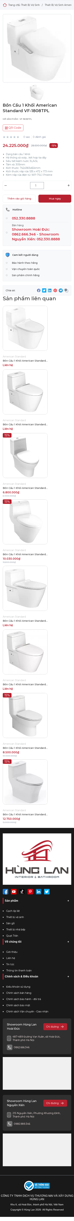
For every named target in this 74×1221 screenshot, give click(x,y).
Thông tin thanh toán (19, 970)
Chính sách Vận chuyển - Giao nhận (27, 1011)
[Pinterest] (30, 891)
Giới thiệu (11, 951)
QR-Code (14, 127)
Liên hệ (10, 958)
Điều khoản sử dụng (18, 986)
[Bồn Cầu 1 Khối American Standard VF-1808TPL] (37, 51)
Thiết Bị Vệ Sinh (30, 5)
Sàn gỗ (10, 923)
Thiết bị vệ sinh (15, 917)
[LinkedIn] (38, 891)
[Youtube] (14, 891)
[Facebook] (5, 891)
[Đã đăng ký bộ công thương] (37, 1186)
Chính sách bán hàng (18, 992)
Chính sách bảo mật (18, 1005)
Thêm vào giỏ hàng (19, 198)
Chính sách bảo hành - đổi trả (23, 999)
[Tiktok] (22, 891)
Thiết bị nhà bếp (15, 929)
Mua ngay (55, 198)
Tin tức (10, 964)
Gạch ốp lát (13, 910)
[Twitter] (47, 891)
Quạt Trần (12, 935)
